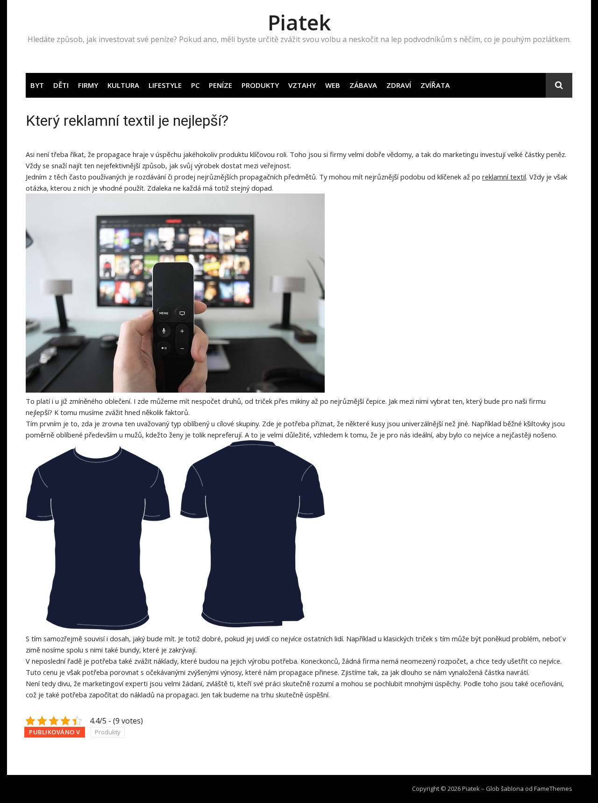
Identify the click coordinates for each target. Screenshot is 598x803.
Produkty (260, 85)
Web (332, 85)
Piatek (299, 22)
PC (195, 85)
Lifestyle (165, 85)
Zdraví (398, 85)
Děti (61, 85)
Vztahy (302, 85)
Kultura (123, 85)
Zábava (363, 85)
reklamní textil (504, 176)
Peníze (220, 85)
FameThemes (553, 788)
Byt (37, 85)
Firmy (88, 85)
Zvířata (435, 85)
